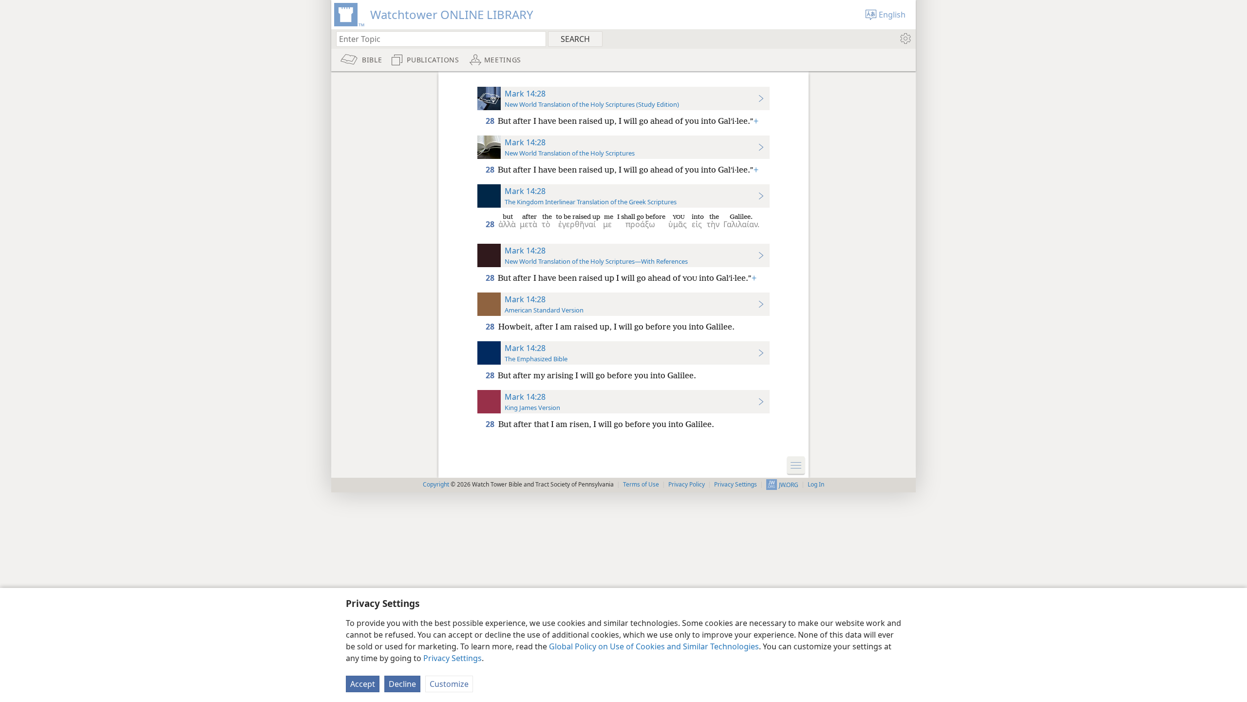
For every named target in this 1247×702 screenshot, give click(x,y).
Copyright (436, 484)
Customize (449, 684)
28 (491, 121)
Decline (402, 684)
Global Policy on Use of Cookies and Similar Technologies (654, 646)
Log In (816, 484)
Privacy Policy (686, 484)
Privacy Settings (452, 658)
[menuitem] (904, 38)
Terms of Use (641, 484)
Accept (362, 684)
